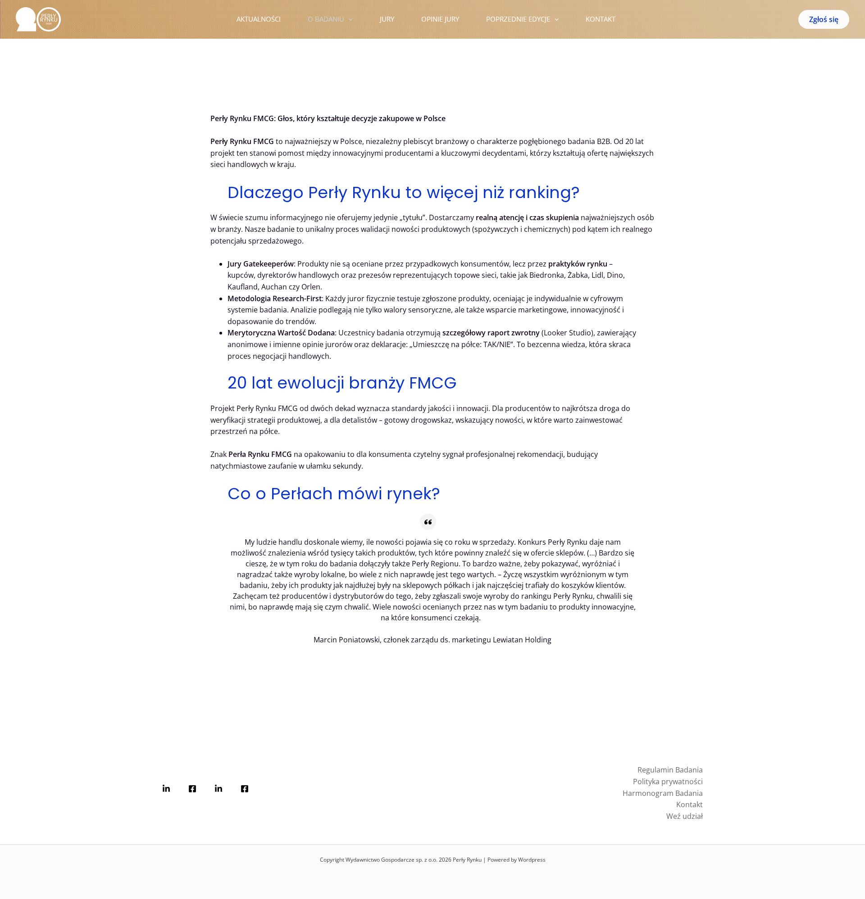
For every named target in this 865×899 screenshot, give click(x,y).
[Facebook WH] (192, 789)
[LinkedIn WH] (166, 789)
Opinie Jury (440, 18)
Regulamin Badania (670, 770)
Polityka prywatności (668, 781)
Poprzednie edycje (518, 18)
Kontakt (600, 18)
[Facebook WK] (245, 789)
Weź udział (684, 816)
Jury (387, 18)
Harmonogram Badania (663, 793)
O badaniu (326, 18)
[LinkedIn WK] (218, 789)
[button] (348, 19)
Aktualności (259, 18)
